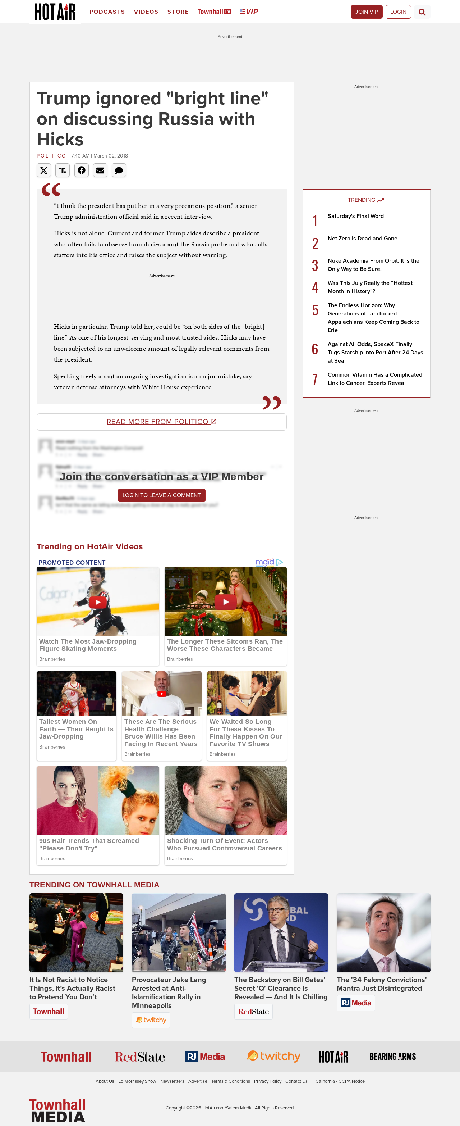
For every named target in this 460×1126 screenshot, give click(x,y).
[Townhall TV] (216, 12)
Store (178, 11)
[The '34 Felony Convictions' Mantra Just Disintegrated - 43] (384, 932)
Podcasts (107, 11)
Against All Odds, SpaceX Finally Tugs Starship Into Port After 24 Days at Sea (375, 352)
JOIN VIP (366, 11)
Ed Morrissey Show (137, 1081)
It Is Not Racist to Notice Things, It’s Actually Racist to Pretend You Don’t (72, 989)
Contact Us (296, 1081)
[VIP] (250, 12)
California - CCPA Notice (340, 1081)
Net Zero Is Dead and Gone (362, 238)
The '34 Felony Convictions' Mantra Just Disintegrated (382, 984)
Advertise (197, 1081)
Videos (146, 11)
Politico (53, 156)
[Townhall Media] (57, 1110)
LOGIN (398, 11)
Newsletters (172, 1081)
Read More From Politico (159, 422)
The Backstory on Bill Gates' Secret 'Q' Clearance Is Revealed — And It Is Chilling (281, 989)
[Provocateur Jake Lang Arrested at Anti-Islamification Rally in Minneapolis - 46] (179, 932)
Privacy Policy (267, 1081)
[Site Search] (422, 12)
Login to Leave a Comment (162, 495)
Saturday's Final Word (356, 216)
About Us (105, 1081)
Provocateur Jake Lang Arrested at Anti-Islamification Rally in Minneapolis (169, 993)
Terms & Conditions (230, 1081)
